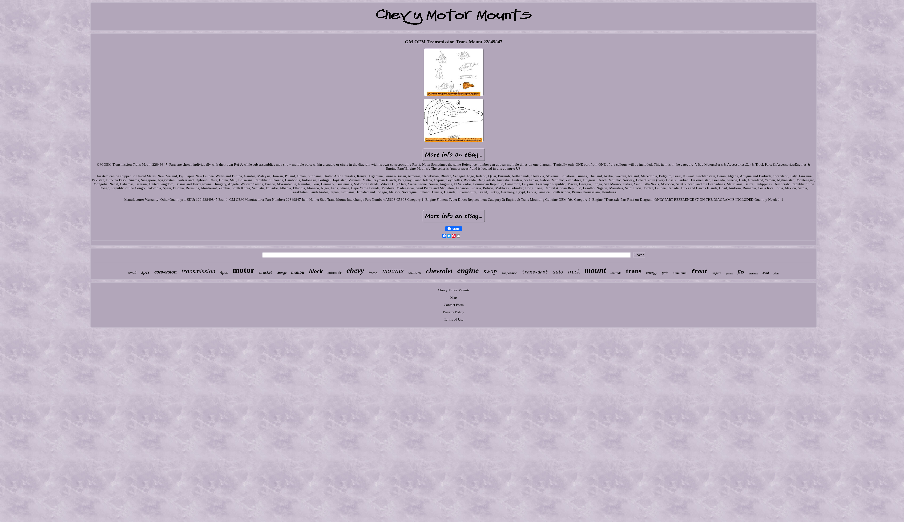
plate (776, 273)
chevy (355, 270)
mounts (393, 270)
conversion (165, 272)
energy (651, 272)
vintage (282, 273)
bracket (265, 272)
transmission (198, 271)
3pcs (145, 272)
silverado (615, 273)
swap (490, 271)
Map (453, 297)
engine (468, 270)
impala (716, 273)
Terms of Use (454, 319)
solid (766, 273)
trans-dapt (535, 272)
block (316, 271)
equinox (753, 273)
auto (558, 271)
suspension (509, 273)
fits (741, 272)
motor (243, 270)
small (132, 273)
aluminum (679, 273)
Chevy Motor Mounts (453, 290)
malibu (297, 272)
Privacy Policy (453, 312)
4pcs (224, 272)
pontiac (729, 273)
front (699, 272)
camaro (414, 272)
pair (665, 273)
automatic (334, 273)
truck (574, 272)
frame (373, 273)
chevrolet (439, 271)
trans (633, 271)
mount (595, 270)
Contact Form (454, 305)
